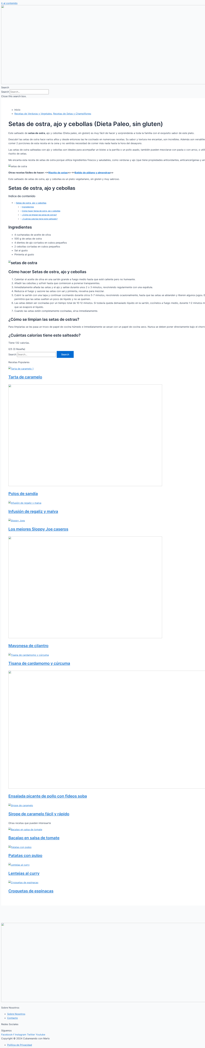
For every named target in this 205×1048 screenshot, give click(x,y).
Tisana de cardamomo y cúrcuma (39, 663)
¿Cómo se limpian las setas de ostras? (39, 215)
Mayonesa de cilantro (28, 645)
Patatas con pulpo (25, 855)
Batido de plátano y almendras (92, 172)
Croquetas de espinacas (30, 891)
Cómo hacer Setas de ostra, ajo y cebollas (41, 211)
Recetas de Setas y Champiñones (72, 113)
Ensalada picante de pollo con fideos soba (47, 796)
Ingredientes (28, 207)
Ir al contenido (9, 3)
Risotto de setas (58, 172)
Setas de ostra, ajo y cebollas (31, 203)
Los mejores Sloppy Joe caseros (38, 529)
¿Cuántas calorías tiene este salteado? (40, 219)
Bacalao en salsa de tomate (33, 837)
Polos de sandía (23, 493)
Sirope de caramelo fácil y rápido (38, 814)
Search (5, 91)
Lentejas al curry (23, 873)
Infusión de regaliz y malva (33, 511)
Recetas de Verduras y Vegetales (33, 113)
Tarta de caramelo (25, 377)
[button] (102, 87)
